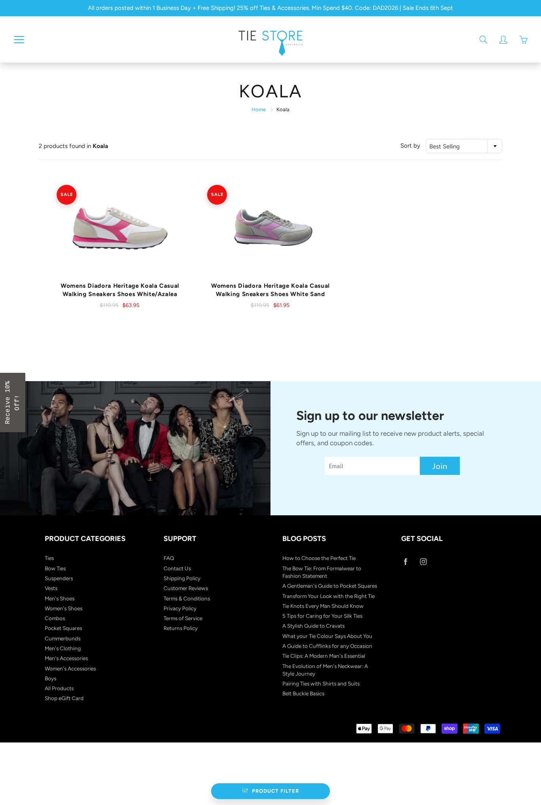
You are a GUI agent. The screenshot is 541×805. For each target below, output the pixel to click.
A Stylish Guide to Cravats (313, 626)
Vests (51, 588)
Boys (50, 678)
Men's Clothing (63, 648)
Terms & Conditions (187, 598)
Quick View (120, 228)
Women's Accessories (70, 668)
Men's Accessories (66, 658)
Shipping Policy (182, 578)
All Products (59, 688)
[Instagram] (423, 561)
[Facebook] (405, 561)
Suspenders (59, 578)
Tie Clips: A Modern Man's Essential (323, 656)
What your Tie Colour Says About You (327, 636)
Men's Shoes (59, 598)
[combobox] (464, 146)
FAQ (169, 558)
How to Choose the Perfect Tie (319, 558)
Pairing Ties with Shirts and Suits (321, 683)
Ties (49, 558)
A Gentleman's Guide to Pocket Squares (329, 586)
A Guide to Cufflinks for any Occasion (327, 646)
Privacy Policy (180, 608)
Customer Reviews (186, 588)
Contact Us (177, 568)
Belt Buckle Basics (303, 693)
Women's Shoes (63, 608)
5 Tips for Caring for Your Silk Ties (322, 616)
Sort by (410, 145)
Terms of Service (183, 618)
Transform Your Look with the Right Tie (328, 596)
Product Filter (275, 791)
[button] (12, 402)
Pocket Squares (63, 628)
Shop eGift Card (64, 698)
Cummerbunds (62, 638)
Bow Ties (55, 568)
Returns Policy (181, 628)
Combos (55, 618)
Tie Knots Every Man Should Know (323, 606)
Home (258, 109)
